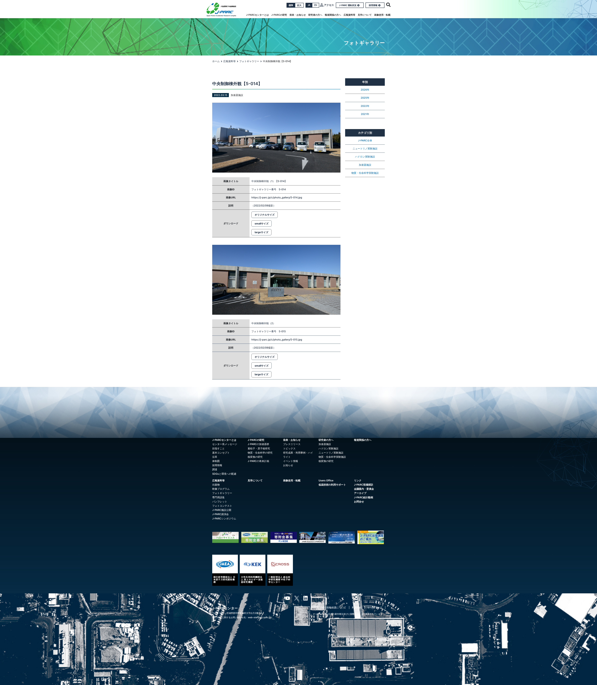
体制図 (216, 461)
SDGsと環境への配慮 (224, 473)
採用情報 (373, 5)
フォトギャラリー (249, 61)
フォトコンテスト (222, 505)
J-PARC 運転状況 (347, 5)
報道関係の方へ (333, 14)
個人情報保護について (333, 607)
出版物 (216, 484)
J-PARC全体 (365, 140)
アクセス (329, 5)
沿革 (214, 456)
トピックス (289, 448)
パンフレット (219, 501)
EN (315, 5)
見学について (365, 14)
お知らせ (288, 465)
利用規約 (357, 607)
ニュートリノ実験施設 (365, 148)
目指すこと (218, 448)
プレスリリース (292, 444)
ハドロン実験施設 (365, 156)
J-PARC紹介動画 (363, 497)
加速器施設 (365, 164)
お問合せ (359, 501)
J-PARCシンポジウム (224, 518)
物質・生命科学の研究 (260, 452)
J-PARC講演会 (220, 514)
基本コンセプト (221, 452)
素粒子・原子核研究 (259, 448)
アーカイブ (360, 493)
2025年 (365, 97)
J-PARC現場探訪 (363, 484)
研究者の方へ (315, 14)
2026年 (365, 89)
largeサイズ (261, 232)
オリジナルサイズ (265, 214)
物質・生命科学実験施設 (365, 172)
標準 (291, 5)
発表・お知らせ (297, 14)
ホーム (216, 61)
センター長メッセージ (224, 444)
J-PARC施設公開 (221, 509)
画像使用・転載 (382, 14)
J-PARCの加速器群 (258, 444)
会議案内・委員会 (364, 488)
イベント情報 (290, 461)
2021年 (365, 114)
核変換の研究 (255, 456)
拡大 (299, 5)
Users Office (326, 480)
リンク (357, 480)
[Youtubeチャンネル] (287, 597)
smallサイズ (261, 223)
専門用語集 (218, 497)
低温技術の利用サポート (332, 484)
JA (309, 5)
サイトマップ (374, 607)
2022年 (365, 105)
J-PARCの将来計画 (258, 461)
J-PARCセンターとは (257, 14)
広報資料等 (349, 14)
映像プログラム (221, 488)
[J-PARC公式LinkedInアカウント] (305, 597)
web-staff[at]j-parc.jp (259, 617)
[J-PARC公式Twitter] (296, 597)
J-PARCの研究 (279, 14)
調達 (214, 469)
